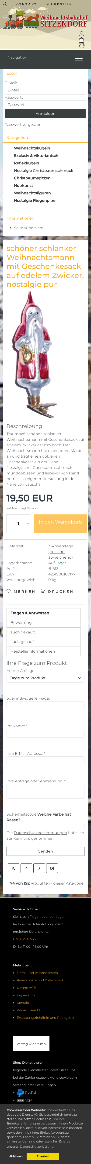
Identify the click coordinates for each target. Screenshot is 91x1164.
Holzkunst (23, 185)
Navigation (17, 57)
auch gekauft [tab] (22, 632)
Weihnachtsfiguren (32, 193)
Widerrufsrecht (28, 1010)
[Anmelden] (81, 34)
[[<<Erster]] (13, 868)
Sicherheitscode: (22, 814)
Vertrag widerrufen (31, 1044)
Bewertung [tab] (21, 622)
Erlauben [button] (43, 1156)
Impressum (59, 4)
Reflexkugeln (26, 163)
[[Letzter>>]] (52, 868)
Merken (24, 591)
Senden (45, 851)
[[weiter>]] (39, 868)
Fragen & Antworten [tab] (29, 613)
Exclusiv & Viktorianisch (36, 155)
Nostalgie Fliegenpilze (35, 200)
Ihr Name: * (17, 726)
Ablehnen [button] (16, 1156)
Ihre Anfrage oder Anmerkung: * (36, 781)
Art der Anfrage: (21, 671)
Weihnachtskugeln (32, 148)
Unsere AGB (26, 988)
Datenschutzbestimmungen (40, 833)
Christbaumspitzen (32, 178)
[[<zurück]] (26, 868)
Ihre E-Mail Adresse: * (26, 753)
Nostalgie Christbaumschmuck (43, 170)
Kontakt (26, 4)
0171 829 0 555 (24, 939)
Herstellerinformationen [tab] (32, 651)
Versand (32, 508)
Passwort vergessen (23, 124)
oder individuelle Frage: (28, 698)
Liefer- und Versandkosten (37, 973)
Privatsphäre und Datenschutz (41, 980)
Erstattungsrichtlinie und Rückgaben (46, 1017)
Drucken (60, 591)
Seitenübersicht (29, 228)
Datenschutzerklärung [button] (37, 1146)
